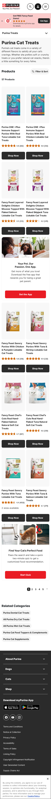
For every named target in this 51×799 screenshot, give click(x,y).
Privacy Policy (9, 737)
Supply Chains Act (11, 770)
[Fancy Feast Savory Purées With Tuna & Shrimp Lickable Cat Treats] (38, 321)
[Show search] (30, 6)
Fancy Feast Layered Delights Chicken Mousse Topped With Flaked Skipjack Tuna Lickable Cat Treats (37, 209)
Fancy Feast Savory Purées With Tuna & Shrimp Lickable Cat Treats (36, 348)
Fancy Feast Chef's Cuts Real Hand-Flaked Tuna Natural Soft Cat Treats (36, 420)
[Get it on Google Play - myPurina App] (30, 707)
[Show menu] (45, 6)
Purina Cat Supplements (16, 639)
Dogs (8, 669)
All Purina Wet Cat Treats (16, 626)
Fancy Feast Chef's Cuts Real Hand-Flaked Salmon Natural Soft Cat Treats (11, 422)
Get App (44, 21)
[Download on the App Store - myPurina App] (11, 707)
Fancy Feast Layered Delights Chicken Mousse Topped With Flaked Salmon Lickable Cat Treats (13, 209)
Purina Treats (10, 33)
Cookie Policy (34, 796)
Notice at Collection (12, 732)
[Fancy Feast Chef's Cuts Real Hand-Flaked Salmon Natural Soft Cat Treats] (13, 393)
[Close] (2, 20)
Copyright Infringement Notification (19, 759)
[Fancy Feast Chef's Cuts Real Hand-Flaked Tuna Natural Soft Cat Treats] (38, 393)
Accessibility (8, 743)
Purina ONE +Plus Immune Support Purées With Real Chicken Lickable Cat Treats (37, 134)
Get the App (25, 294)
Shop (8, 689)
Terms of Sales (9, 748)
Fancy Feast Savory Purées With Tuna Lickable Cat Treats (12, 493)
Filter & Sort (41, 71)
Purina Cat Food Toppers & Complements (25, 632)
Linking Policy (9, 754)
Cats (8, 679)
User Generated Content (14, 765)
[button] (13, 155)
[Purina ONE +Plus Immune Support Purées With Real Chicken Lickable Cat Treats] (38, 105)
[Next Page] (47, 589)
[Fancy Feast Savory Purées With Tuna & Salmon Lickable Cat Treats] (38, 468)
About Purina (13, 659)
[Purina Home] (14, 6)
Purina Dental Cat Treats (16, 612)
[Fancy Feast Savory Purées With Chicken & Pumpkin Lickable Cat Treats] (13, 321)
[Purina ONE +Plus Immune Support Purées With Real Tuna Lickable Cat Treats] (13, 105)
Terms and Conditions (13, 726)
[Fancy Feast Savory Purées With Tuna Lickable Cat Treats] (13, 468)
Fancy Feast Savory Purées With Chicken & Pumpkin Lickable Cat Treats (13, 348)
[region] (25, 787)
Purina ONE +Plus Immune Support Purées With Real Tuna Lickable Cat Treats (11, 134)
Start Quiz (25, 574)
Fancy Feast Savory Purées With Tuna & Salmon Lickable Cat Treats (36, 495)
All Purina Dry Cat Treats (16, 619)
